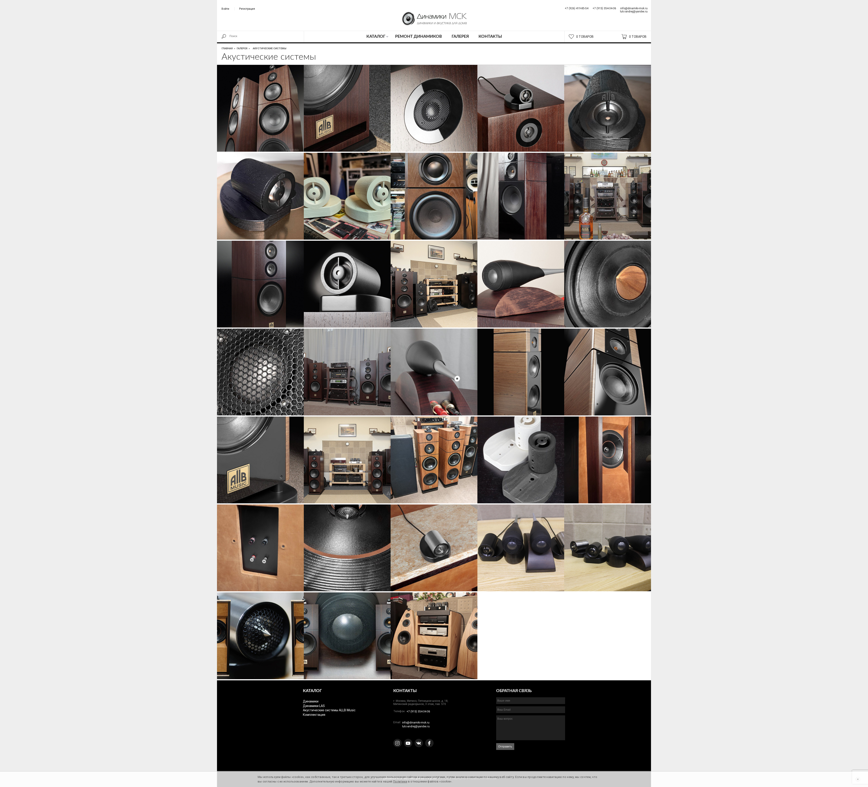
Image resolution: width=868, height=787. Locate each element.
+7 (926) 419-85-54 (576, 8)
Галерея (460, 37)
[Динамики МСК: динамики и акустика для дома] (434, 21)
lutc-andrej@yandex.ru (634, 11)
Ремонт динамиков (418, 37)
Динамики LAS (314, 706)
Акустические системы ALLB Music (329, 710)
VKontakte (419, 743)
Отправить (505, 746)
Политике (400, 781)
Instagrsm (397, 743)
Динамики (310, 701)
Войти (225, 8)
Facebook (429, 743)
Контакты (490, 37)
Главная (227, 48)
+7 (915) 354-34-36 (604, 8)
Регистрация (247, 8)
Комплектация (314, 714)
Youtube (408, 743)
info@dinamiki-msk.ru (634, 8)
